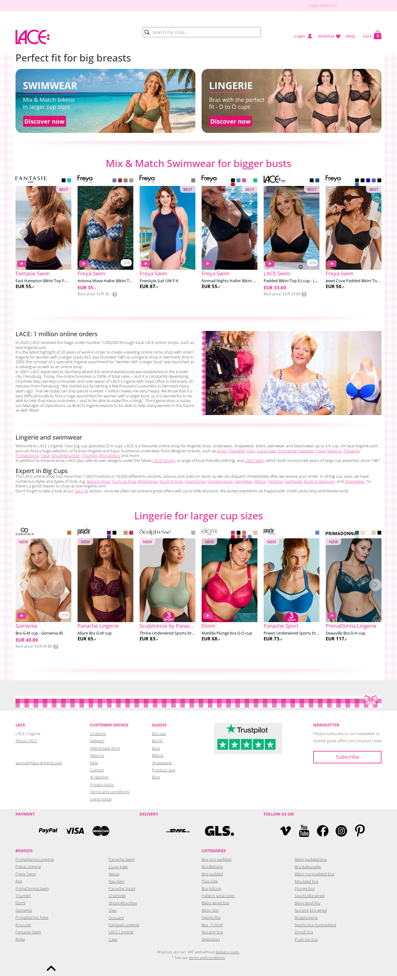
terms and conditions (207, 957)
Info (114, 294)
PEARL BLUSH (255, 533)
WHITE (250, 180)
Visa (74, 830)
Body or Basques (319, 481)
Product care (163, 770)
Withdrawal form (105, 748)
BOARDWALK (125, 180)
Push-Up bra (306, 939)
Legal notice (101, 799)
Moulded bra (306, 881)
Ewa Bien (117, 881)
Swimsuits (293, 481)
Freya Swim (26, 874)
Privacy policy (102, 784)
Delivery (97, 740)
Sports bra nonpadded (315, 925)
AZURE (368, 180)
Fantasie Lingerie (124, 925)
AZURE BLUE (109, 537)
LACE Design (164, 460)
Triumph (89, 455)
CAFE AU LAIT (244, 533)
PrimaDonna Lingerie (35, 859)
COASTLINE (114, 180)
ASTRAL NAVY (193, 180)
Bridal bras (148, 481)
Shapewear (355, 481)
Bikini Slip (210, 910)
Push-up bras (124, 481)
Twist (44, 455)
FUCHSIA (244, 180)
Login (299, 36)
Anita (221, 451)
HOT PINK (233, 533)
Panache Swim (122, 859)
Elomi (20, 903)
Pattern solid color (218, 895)
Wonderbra (109, 455)
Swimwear (243, 481)
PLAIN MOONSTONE (357, 185)
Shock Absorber (65, 455)
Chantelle (236, 451)
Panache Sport (122, 888)
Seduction (211, 939)
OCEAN (317, 533)
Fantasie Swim (28, 932)
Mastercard (100, 830)
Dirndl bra (304, 932)
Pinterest (360, 830)
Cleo (251, 451)
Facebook (322, 830)
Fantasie (306, 451)
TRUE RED (131, 533)
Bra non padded (216, 859)
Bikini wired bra (215, 903)
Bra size (159, 733)
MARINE (255, 180)
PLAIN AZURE (374, 180)
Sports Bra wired (309, 895)
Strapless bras (220, 481)
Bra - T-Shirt (212, 925)
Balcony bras (98, 481)
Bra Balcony (212, 866)
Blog (156, 777)
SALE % (81, 491)
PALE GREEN (193, 533)
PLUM (109, 533)
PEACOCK (357, 533)
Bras (156, 748)
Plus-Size (210, 881)
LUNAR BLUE (250, 537)
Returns (97, 755)
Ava (19, 881)
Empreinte (287, 451)
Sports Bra (211, 917)
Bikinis (260, 481)
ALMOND (69, 533)
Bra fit (157, 740)
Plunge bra (304, 888)
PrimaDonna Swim (32, 888)
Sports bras (195, 481)
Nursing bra (212, 932)
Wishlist (326, 36)
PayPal (48, 830)
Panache (351, 451)
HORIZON (120, 180)
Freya (320, 451)
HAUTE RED (233, 537)
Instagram (341, 830)
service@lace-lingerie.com (39, 763)
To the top (51, 968)
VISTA (131, 180)
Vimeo (285, 830)
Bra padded (212, 874)
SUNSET (244, 537)
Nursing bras (171, 481)
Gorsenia (24, 910)
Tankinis (275, 481)
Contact (97, 770)
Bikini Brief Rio (307, 903)
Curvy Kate (266, 451)
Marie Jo (334, 451)
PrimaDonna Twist (32, 917)
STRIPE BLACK (379, 180)
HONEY (125, 533)
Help (350, 36)
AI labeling (99, 777)
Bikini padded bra (311, 859)
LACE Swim (254, 460)
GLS (219, 830)
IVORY (120, 533)
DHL (177, 830)
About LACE (26, 740)
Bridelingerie (306, 917)
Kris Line (23, 925)
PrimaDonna (27, 455)
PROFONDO (317, 180)
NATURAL (374, 533)
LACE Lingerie (121, 932)
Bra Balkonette (308, 867)
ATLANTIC (238, 180)
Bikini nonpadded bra (314, 874)
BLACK (63, 180)
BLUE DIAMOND (69, 180)
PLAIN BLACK (357, 180)
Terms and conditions (109, 791)
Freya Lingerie (28, 866)
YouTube (304, 830)
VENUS (357, 537)
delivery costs (227, 952)
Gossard (116, 917)
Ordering (98, 733)
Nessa (114, 874)
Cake (113, 939)
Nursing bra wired (311, 910)
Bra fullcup (211, 888)
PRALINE (238, 537)
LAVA (233, 185)
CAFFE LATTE (362, 533)
